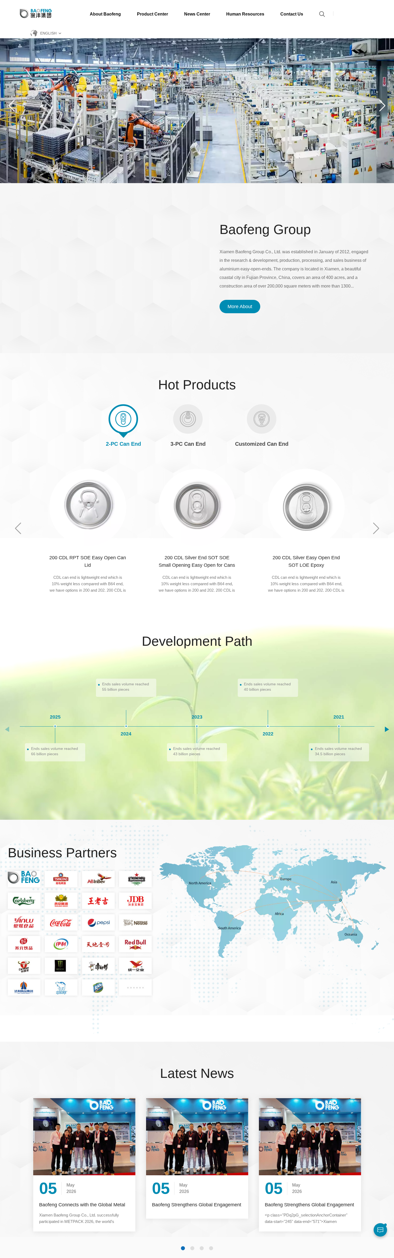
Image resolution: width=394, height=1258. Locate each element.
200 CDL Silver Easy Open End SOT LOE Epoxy (197, 561)
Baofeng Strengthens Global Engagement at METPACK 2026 (83, 1205)
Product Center (152, 14)
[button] (382, 106)
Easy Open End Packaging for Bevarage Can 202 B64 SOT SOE (306, 561)
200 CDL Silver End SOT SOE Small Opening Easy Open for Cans (88, 561)
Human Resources (245, 14)
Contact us (291, 14)
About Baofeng (105, 14)
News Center (197, 14)
